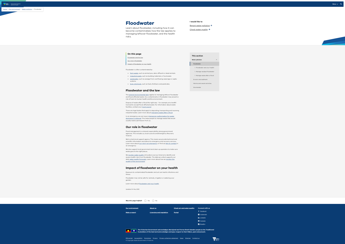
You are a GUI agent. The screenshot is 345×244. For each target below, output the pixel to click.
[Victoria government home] (216, 239)
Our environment (14, 9)
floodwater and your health (149, 184)
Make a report (131, 212)
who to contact (171, 144)
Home (5, 9)
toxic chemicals (135, 84)
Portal (176, 212)
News (181, 238)
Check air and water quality (184, 208)
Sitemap (188, 238)
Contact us (196, 238)
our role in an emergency (148, 144)
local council (146, 107)
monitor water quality (136, 155)
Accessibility (138, 238)
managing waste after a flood (162, 113)
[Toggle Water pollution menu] (217, 60)
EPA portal (129, 238)
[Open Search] (341, 4)
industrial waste (136, 76)
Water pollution (27, 9)
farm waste (134, 73)
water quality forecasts (138, 159)
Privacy (155, 238)
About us (153, 208)
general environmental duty (139, 95)
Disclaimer (147, 238)
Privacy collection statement (168, 238)
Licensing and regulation (159, 212)
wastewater (134, 79)
